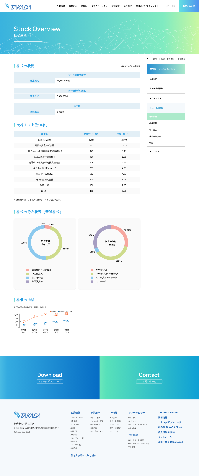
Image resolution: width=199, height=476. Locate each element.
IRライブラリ (115, 424)
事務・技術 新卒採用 (136, 440)
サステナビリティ (99, 6)
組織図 (73, 428)
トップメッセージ (77, 418)
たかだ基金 (132, 428)
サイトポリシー (166, 437)
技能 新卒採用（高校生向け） (139, 444)
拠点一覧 (74, 435)
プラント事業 (95, 418)
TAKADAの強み (76, 445)
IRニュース (154, 151)
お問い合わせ (189, 6)
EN (173, 6)
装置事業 (93, 428)
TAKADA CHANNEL (168, 412)
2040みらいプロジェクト (147, 6)
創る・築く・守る (96, 431)
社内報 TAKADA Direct (170, 427)
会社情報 (74, 421)
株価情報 (153, 123)
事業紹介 (73, 6)
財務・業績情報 (156, 88)
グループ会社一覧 (77, 438)
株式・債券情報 (156, 108)
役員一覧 (74, 431)
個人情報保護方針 (167, 432)
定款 (151, 143)
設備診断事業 (95, 424)
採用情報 (116, 6)
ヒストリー (75, 424)
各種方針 (74, 448)
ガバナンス (132, 421)
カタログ (128, 6)
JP (168, 6)
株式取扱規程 (155, 136)
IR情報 (84, 6)
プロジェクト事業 (96, 421)
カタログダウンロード (169, 422)
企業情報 (61, 6)
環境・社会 (132, 418)
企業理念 (74, 441)
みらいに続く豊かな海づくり (138, 424)
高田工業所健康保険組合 (170, 442)
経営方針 (153, 79)
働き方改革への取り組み (72, 455)
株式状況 (153, 116)
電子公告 (153, 130)
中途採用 (131, 447)
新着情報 (162, 417)
